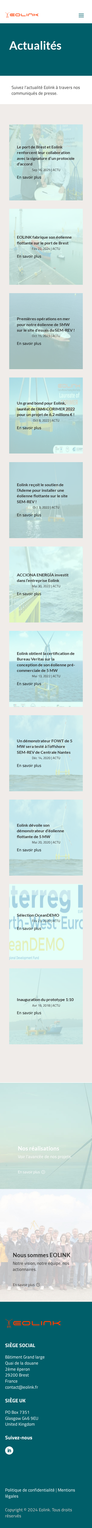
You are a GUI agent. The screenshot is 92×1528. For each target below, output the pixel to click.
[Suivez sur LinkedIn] (9, 1450)
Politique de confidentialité (30, 1490)
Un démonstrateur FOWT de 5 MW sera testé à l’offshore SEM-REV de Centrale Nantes (44, 746)
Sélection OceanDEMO (38, 915)
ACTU (56, 169)
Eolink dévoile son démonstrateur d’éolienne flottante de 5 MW (40, 831)
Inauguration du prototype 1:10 (45, 999)
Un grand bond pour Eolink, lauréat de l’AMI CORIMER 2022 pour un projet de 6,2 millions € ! (46, 409)
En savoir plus (29, 177)
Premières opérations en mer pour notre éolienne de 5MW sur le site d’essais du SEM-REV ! (46, 324)
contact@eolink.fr (21, 1387)
